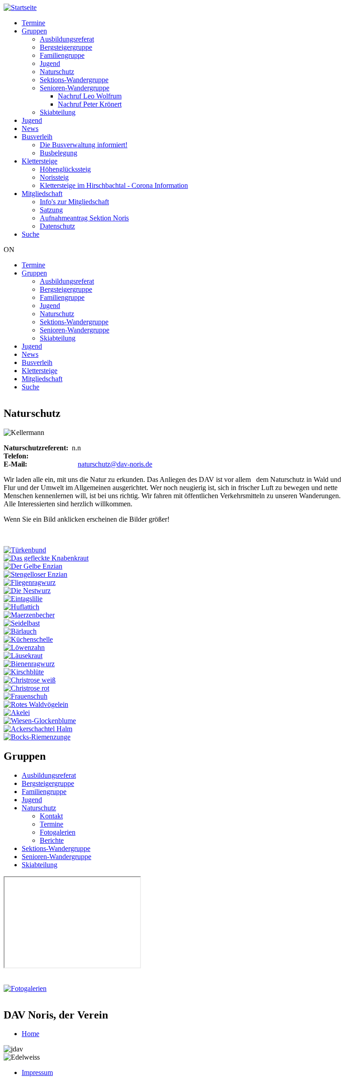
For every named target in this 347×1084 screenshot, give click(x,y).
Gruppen (34, 31)
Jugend (50, 63)
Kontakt (51, 816)
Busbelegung (58, 153)
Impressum (37, 1072)
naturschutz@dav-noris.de (115, 464)
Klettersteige (39, 161)
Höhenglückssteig (65, 169)
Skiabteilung (57, 112)
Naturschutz (57, 71)
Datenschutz (57, 226)
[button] (25, 550)
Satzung (51, 210)
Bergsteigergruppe (66, 47)
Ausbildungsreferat (67, 39)
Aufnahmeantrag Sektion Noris (84, 218)
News (30, 128)
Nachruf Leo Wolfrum (90, 96)
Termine (33, 23)
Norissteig (54, 177)
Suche (30, 234)
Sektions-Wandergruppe (74, 80)
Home (30, 1033)
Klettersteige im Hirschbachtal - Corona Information (114, 185)
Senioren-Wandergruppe (74, 88)
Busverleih (37, 136)
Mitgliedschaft (42, 193)
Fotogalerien (57, 832)
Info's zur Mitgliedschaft (74, 202)
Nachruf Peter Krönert (90, 104)
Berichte (52, 840)
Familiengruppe (62, 55)
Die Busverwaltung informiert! (83, 145)
